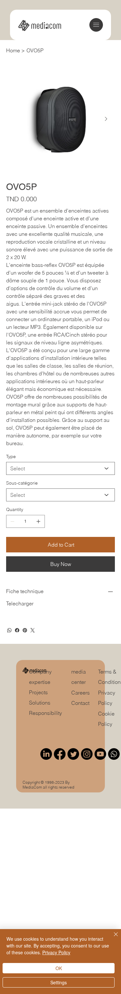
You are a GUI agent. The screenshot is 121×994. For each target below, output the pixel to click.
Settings (58, 982)
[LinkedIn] (46, 754)
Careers (80, 692)
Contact (80, 703)
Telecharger (20, 603)
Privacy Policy (56, 952)
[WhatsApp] (9, 630)
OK (58, 968)
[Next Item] (106, 119)
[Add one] (38, 521)
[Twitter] (32, 630)
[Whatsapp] (114, 754)
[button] (96, 25)
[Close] (112, 938)
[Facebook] (17, 630)
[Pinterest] (25, 630)
